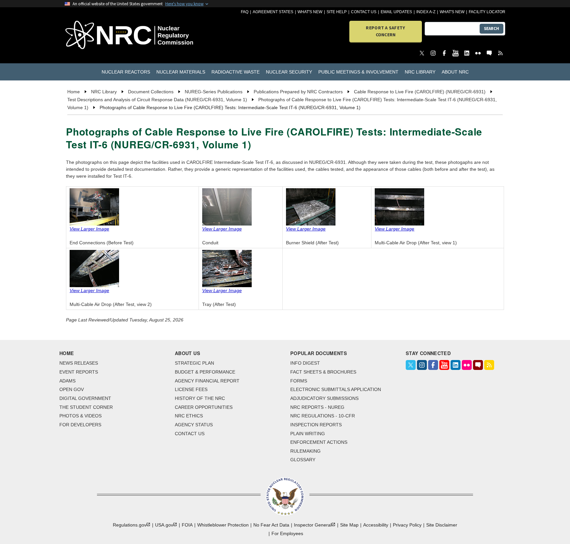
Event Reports (78, 372)
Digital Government (85, 398)
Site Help (337, 12)
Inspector (313, 525)
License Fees (191, 389)
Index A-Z (425, 12)
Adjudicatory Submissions (324, 398)
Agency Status (194, 424)
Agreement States (273, 12)
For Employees (287, 533)
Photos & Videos (80, 415)
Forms (298, 380)
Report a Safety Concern (385, 31)
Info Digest (305, 363)
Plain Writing (307, 433)
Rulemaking (305, 451)
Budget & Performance (205, 372)
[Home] (100, 35)
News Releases (78, 363)
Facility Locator (487, 12)
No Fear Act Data (271, 525)
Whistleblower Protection (223, 525)
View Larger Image (89, 228)
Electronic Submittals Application (335, 389)
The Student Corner (86, 407)
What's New (310, 12)
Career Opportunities (204, 407)
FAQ (244, 12)
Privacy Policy (407, 525)
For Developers (80, 424)
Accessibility (375, 525)
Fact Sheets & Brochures (323, 372)
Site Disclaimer (441, 525)
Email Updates (396, 12)
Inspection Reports (316, 424)
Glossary (302, 459)
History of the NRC (200, 398)
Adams (67, 380)
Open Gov (71, 389)
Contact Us (363, 12)
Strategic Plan (194, 363)
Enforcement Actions (318, 442)
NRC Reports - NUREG (317, 407)
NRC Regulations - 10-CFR (322, 415)
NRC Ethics (189, 415)
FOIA (187, 525)
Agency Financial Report (207, 380)
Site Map (349, 525)
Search (491, 28)
